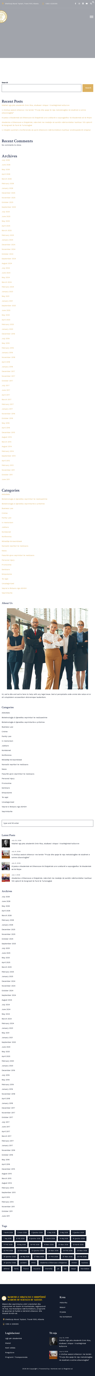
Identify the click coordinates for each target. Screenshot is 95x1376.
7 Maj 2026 (7, 1238)
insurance (36, 1269)
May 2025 (6, 221)
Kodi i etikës (10, 1348)
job (58, 1269)
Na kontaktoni (66, 1317)
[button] (93, 2)
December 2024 (8, 245)
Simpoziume (7, 574)
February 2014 (8, 451)
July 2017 (6, 385)
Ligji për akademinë (13, 1338)
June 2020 (6, 310)
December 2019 (8, 334)
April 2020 (6, 320)
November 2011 (8, 470)
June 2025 (6, 216)
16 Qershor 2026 (79, 1238)
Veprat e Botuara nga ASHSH (14, 588)
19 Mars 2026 (49, 1244)
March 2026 (7, 179)
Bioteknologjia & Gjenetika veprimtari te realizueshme (24, 499)
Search (5, 83)
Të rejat (5, 579)
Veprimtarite (7, 593)
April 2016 (6, 428)
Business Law (7, 508)
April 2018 (6, 362)
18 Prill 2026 (34, 1244)
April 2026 (6, 174)
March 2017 (6, 399)
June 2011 (6, 479)
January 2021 (7, 301)
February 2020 (8, 324)
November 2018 (8, 357)
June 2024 (6, 273)
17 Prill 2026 (8, 1244)
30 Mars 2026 (68, 1257)
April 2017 (6, 395)
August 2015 (7, 437)
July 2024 (6, 268)
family (16, 1269)
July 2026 (6, 160)
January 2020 (7, 329)
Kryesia (63, 1312)
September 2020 (9, 306)
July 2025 (6, 212)
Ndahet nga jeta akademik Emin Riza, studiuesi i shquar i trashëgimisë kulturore (35, 105)
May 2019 (6, 343)
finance (26, 1269)
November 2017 (8, 376)
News (4, 551)
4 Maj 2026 (51, 1232)
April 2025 (6, 226)
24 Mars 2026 (53, 1250)
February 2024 (8, 287)
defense (6, 1269)
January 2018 (7, 367)
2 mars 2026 (22, 1232)
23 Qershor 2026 (38, 1250)
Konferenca (6, 537)
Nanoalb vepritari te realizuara (15, 546)
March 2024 (7, 282)
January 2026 (7, 188)
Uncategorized (8, 583)
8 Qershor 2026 (35, 1238)
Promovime (6, 565)
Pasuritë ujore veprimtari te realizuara (18, 555)
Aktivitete (6, 494)
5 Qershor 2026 (78, 1232)
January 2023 (7, 292)
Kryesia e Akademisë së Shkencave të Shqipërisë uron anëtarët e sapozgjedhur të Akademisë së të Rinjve (47, 118)
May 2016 (6, 423)
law (65, 1269)
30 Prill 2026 (82, 1257)
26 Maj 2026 (24, 1257)
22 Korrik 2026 (78, 1244)
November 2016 (8, 414)
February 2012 (8, 465)
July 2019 (6, 339)
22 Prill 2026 (8, 1250)
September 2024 (9, 259)
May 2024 (6, 277)
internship (48, 1269)
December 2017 (8, 371)
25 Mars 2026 (82, 1250)
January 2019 (7, 353)
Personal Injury (8, 560)
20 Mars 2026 (63, 1244)
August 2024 (7, 263)
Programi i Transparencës (16, 1357)
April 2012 (6, 461)
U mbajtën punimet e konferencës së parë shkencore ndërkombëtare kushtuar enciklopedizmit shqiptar (46, 130)
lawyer (73, 1269)
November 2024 (8, 249)
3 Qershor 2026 (37, 1232)
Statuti (8, 1343)
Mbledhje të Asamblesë (12, 541)
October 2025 (7, 202)
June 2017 (6, 390)
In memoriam (7, 523)
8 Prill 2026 (20, 1238)
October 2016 (7, 418)
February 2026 (8, 183)
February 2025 (8, 235)
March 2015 (6, 442)
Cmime (5, 513)
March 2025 (7, 230)
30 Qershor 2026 (9, 1263)
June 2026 (6, 165)
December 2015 (8, 432)
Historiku (63, 1303)
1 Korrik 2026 (8, 1232)
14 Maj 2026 (64, 1238)
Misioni (62, 1307)
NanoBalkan (85, 1269)
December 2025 (8, 193)
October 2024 (7, 254)
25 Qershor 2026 (9, 1257)
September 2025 (9, 207)
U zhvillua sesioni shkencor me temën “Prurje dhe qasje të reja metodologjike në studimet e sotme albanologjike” (75, 1357)
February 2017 (8, 404)
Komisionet (6, 532)
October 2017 (7, 381)
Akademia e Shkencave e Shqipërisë (53, 1263)
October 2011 (7, 475)
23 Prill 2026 (22, 1250)
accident (23, 1263)
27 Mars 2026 (39, 1257)
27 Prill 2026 (53, 1257)
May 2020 (6, 315)
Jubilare (5, 527)
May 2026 (6, 169)
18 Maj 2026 (21, 1244)
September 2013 (9, 456)
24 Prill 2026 (67, 1250)
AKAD (33, 1263)
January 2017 (7, 409)
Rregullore (9, 1353)
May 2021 (5, 296)
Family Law (6, 518)
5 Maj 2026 (64, 1232)
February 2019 (8, 348)
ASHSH (74, 1263)
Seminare (6, 569)
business (85, 1263)
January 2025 (7, 240)
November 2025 (8, 198)
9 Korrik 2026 (50, 1238)
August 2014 (7, 446)
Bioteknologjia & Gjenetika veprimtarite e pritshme (23, 504)
